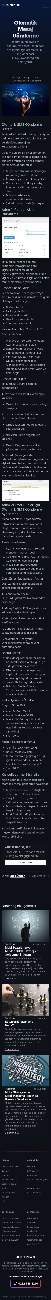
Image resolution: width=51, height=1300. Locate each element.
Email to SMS (8, 1179)
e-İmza (5, 1201)
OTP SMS (6, 1175)
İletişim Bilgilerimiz (36, 1235)
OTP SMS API (33, 1171)
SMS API (5, 1171)
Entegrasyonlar (34, 1188)
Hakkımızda (32, 1218)
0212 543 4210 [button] (28, 1283)
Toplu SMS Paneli (10, 1166)
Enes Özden (17, 876)
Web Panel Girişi (35, 1244)
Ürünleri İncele (25, 862)
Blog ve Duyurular (10, 1240)
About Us (31, 1222)
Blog (26, 77)
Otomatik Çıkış (8, 1192)
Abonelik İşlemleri (10, 1227)
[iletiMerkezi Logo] (11, 4)
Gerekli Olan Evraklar (11, 1222)
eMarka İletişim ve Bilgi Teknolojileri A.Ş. (26, 1268)
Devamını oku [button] (12, 978)
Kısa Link (6, 1197)
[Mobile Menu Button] (45, 5)
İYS (3, 1205)
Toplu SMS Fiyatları (10, 1218)
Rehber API (32, 1175)
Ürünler (36, 77)
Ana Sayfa (16, 77)
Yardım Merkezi (34, 1240)
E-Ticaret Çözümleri (11, 1235)
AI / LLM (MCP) (34, 1192)
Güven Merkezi (9, 1231)
